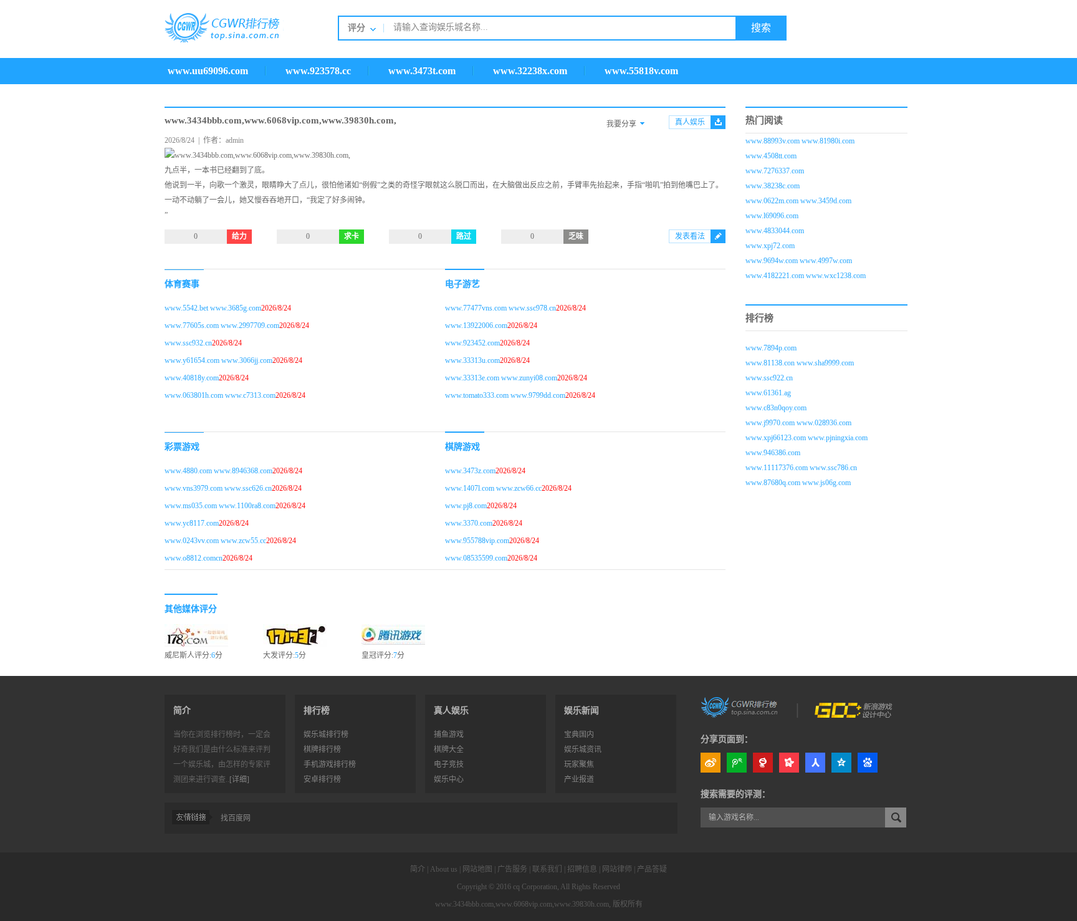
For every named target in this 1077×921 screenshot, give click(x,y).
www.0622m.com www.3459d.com (798, 200)
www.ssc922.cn (769, 378)
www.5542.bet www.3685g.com (213, 308)
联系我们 (547, 869)
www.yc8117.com (192, 523)
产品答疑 (652, 869)
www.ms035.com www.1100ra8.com (220, 505)
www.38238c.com (772, 185)
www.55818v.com (641, 70)
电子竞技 (449, 764)
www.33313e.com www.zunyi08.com (501, 378)
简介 (417, 869)
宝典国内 (579, 734)
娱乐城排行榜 (326, 734)
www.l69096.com (771, 215)
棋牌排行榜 (322, 749)
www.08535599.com (476, 558)
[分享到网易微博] (763, 763)
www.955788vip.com (477, 540)
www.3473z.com (470, 470)
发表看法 (690, 236)
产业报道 (579, 779)
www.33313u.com (472, 360)
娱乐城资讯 (582, 749)
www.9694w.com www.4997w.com (798, 260)
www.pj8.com (466, 505)
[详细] (239, 779)
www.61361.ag (768, 392)
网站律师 (617, 869)
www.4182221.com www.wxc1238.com (805, 275)
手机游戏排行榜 (330, 764)
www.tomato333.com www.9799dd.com (505, 395)
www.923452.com (472, 343)
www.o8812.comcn (194, 558)
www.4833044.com (774, 230)
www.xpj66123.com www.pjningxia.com (806, 437)
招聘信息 (582, 869)
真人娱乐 (690, 122)
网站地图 (477, 869)
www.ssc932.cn (188, 343)
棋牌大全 (449, 749)
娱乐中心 (449, 779)
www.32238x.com (530, 70)
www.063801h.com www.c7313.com (220, 395)
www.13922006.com (476, 325)
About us (443, 869)
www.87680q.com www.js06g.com (798, 482)
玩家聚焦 (579, 764)
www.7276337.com (774, 170)
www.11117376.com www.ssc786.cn (801, 467)
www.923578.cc (318, 70)
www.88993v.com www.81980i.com (799, 141)
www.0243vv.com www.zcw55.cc (215, 540)
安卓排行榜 (322, 779)
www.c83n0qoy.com (776, 407)
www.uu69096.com (208, 70)
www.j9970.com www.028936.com (798, 422)
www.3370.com (468, 523)
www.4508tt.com (771, 156)
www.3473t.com (422, 70)
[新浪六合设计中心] (854, 706)
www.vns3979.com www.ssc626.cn (218, 488)
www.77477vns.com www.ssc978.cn (500, 308)
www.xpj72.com (770, 245)
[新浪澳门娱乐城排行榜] (740, 706)
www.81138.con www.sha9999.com (799, 363)
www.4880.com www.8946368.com (218, 470)
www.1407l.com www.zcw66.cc (493, 488)
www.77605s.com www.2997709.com (222, 325)
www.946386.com (772, 452)
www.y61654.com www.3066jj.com (218, 360)
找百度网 (236, 818)
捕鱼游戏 (449, 734)
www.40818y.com (192, 378)
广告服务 (512, 869)
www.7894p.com (771, 348)
